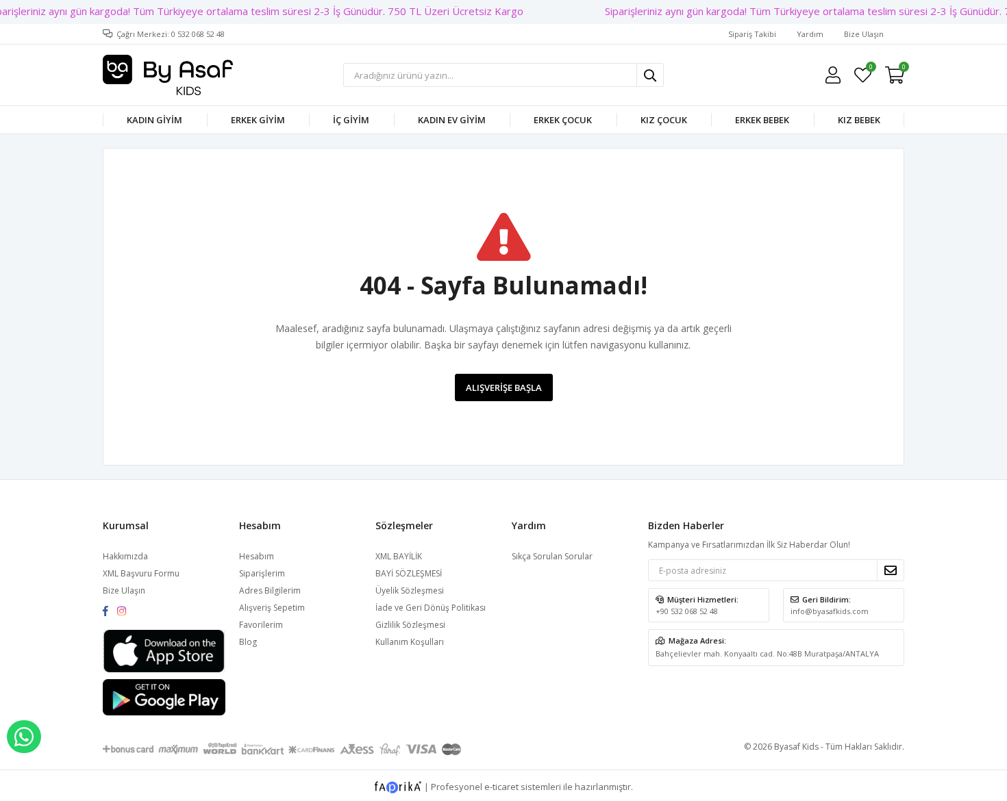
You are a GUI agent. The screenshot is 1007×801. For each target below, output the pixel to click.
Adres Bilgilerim (270, 590)
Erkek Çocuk (563, 120)
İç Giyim (351, 120)
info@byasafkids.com (830, 611)
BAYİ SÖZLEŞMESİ (408, 573)
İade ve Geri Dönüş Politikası (430, 607)
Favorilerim (870, 68)
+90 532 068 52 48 (687, 611)
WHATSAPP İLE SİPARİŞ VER (24, 736)
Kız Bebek (859, 120)
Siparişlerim (262, 573)
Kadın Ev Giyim (452, 120)
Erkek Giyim (258, 120)
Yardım (810, 34)
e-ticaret (501, 786)
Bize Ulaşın (864, 34)
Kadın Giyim (154, 120)
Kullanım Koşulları (409, 642)
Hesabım (256, 556)
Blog (248, 642)
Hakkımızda (125, 556)
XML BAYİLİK (398, 556)
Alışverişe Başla (504, 387)
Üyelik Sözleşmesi (409, 590)
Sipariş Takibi (752, 34)
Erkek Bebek (762, 120)
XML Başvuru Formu (141, 573)
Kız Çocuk (664, 120)
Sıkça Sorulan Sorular (552, 556)
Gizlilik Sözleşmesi (410, 625)
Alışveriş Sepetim (272, 607)
